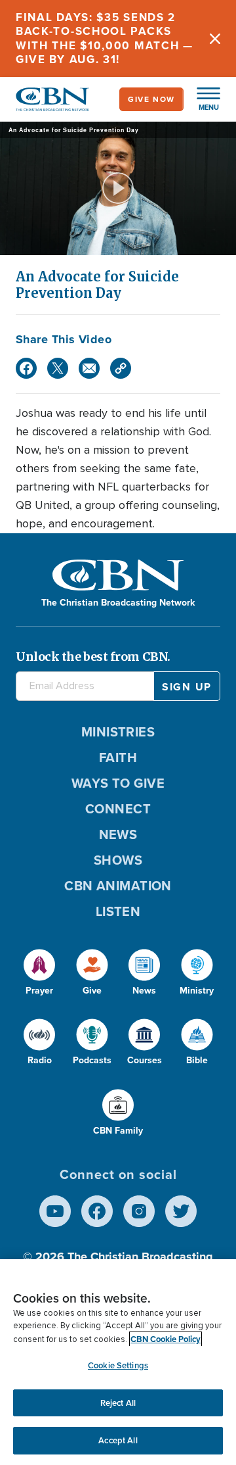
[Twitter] (57, 368)
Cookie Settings (118, 1365)
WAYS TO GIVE (118, 783)
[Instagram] (139, 1211)
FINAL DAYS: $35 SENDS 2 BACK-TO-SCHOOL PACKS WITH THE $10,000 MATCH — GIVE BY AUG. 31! (104, 38)
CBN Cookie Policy (165, 1339)
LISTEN (118, 911)
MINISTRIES (118, 732)
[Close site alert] (215, 38)
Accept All (117, 1440)
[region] (118, 1362)
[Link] (120, 368)
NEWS (118, 834)
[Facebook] (26, 368)
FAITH (118, 757)
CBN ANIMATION (118, 886)
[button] (202, 99)
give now (151, 99)
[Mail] (89, 368)
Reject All (118, 1403)
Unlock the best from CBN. (93, 656)
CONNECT (118, 809)
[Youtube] (55, 1211)
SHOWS (118, 860)
